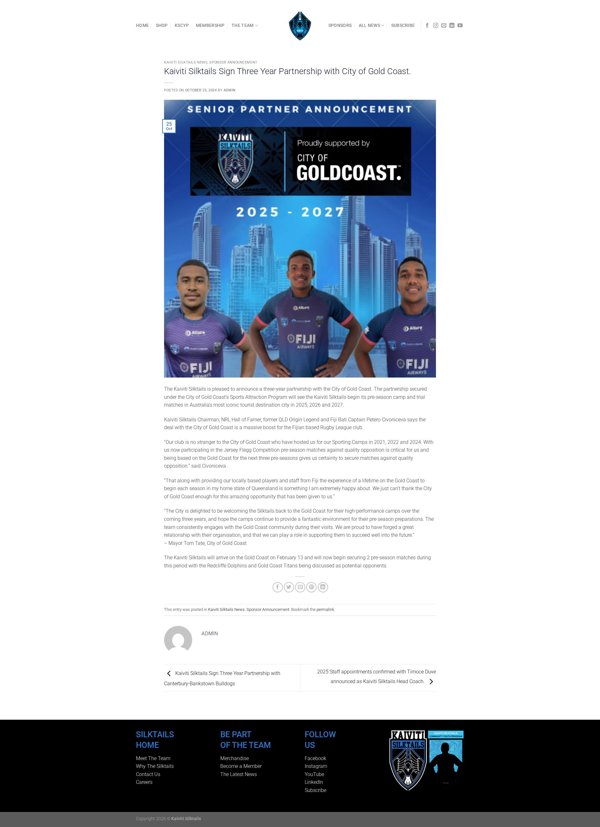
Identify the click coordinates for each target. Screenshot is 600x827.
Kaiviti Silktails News (186, 62)
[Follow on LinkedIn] (451, 25)
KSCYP (182, 25)
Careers (144, 782)
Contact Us (148, 774)
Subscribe (315, 790)
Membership (210, 25)
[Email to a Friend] (300, 587)
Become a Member (241, 766)
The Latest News (238, 774)
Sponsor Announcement (233, 62)
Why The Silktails (155, 766)
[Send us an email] (443, 25)
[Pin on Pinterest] (311, 587)
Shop (162, 25)
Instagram (316, 766)
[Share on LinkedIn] (323, 587)
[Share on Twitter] (289, 587)
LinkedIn (314, 782)
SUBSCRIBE (403, 25)
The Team (242, 25)
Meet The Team (153, 758)
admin (230, 90)
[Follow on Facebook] (427, 25)
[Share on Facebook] (277, 587)
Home (142, 25)
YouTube (314, 774)
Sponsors (340, 25)
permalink (325, 609)
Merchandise (234, 758)
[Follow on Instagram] (435, 25)
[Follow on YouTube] (460, 25)
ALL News (369, 25)
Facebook (315, 758)
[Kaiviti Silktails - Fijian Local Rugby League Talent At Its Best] (300, 25)
